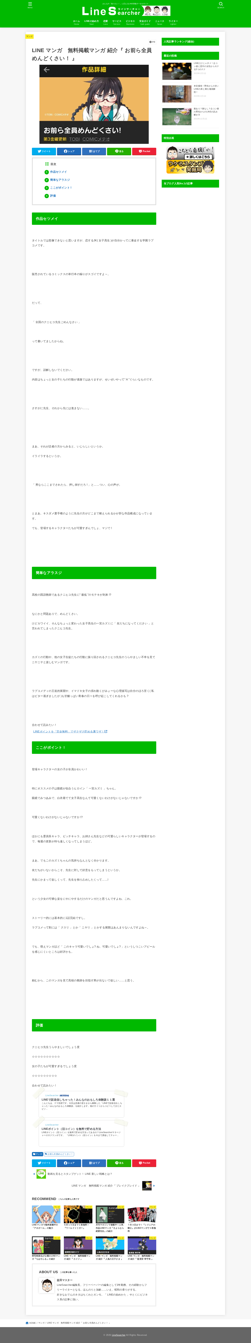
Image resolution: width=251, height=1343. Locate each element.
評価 (51, 195)
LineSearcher (119, 1335)
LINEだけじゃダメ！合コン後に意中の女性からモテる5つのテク (206, 66)
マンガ (29, 36)
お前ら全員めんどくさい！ (60, 1154)
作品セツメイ (56, 171)
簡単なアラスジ (58, 179)
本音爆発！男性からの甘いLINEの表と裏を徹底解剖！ (206, 89)
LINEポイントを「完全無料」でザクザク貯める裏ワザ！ (68, 731)
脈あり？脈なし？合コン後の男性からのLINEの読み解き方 (206, 111)
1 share (63, 1096)
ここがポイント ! (59, 187)
